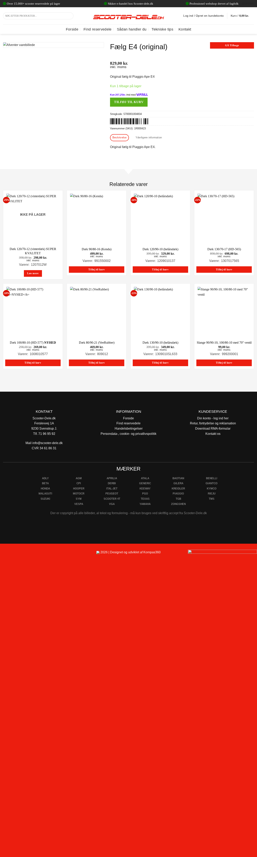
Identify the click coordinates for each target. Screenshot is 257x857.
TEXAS (145, 498)
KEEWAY (145, 488)
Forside (72, 29)
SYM (79, 498)
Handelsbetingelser (129, 428)
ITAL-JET (111, 488)
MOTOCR (78, 493)
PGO (145, 493)
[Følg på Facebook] (4, 554)
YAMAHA (145, 504)
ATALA (145, 478)
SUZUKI (45, 498)
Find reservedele (98, 29)
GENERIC (145, 483)
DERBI (112, 483)
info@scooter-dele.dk (47, 443)
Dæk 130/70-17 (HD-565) (224, 249)
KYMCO (211, 488)
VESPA (78, 504)
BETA (45, 483)
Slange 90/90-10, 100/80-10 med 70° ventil (224, 342)
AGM (79, 478)
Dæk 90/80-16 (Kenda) (96, 249)
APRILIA (112, 478)
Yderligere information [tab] (149, 137)
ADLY (45, 478)
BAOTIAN (178, 478)
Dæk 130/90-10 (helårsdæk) (160, 342)
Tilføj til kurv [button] (96, 269)
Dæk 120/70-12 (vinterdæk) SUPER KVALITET (33, 251)
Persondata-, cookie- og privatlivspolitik (128, 433)
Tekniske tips (162, 29)
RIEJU (211, 493)
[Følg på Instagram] (14, 554)
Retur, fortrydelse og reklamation (213, 423)
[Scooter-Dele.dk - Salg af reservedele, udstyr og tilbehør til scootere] (128, 15)
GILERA (178, 483)
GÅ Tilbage (232, 45)
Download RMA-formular (212, 428)
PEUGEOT (111, 493)
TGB (178, 498)
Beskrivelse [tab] (119, 137)
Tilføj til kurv (129, 102)
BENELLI (211, 478)
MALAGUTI (45, 493)
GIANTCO (211, 483)
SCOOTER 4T (112, 498)
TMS (211, 498)
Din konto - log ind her (212, 418)
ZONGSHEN (178, 504)
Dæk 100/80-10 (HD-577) (33, 342)
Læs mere (33, 273)
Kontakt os (212, 433)
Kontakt (184, 29)
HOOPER (78, 488)
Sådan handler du (132, 29)
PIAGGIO (178, 493)
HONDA (45, 488)
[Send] (69, 15)
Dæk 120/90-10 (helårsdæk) (160, 249)
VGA (112, 504)
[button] (242, 15)
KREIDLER (178, 488)
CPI (78, 483)
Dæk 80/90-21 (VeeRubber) (96, 342)
